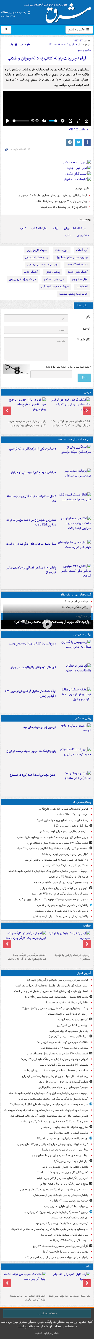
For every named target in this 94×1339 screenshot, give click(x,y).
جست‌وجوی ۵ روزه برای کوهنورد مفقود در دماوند (61, 882)
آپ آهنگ (82, 250)
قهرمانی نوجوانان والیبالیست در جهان (33, 667)
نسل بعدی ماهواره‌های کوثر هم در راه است (31, 544)
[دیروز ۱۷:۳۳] (74, 456)
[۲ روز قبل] (74, 698)
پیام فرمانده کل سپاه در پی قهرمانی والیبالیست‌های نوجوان (55, 1076)
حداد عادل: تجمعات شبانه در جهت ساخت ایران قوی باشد (55, 1070)
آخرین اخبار (84, 973)
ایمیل (86, 328)
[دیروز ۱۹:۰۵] (74, 758)
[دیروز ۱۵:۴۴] (74, 479)
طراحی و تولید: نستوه (47, 1333)
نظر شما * (83, 339)
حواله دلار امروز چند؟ (76, 601)
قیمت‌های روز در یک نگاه (76, 594)
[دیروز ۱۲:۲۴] (74, 527)
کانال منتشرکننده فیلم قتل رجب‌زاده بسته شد (31, 499)
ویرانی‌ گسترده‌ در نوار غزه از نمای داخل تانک (63, 1082)
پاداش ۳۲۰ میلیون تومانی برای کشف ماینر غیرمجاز (31, 570)
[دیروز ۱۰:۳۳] (69, 407)
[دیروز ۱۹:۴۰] (74, 674)
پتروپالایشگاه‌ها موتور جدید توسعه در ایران (31, 751)
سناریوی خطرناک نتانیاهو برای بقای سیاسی (64, 1127)
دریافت (78, 129)
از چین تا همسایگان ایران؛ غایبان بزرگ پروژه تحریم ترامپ (56, 1212)
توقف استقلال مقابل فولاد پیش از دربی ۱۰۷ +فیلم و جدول (30, 694)
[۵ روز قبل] (25, 407)
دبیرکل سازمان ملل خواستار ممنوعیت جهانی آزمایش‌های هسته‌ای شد (49, 1116)
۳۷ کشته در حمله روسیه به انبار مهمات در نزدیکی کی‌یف (56, 860)
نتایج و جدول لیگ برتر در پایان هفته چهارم (64, 888)
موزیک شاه (61, 250)
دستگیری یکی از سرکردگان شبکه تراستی (32, 448)
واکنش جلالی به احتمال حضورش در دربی (65, 1167)
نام (88, 316)
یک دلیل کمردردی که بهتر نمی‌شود (69, 1031)
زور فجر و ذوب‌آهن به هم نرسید (69, 1217)
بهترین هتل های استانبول (72, 257)
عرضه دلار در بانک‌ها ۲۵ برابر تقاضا (68, 877)
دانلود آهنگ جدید (77, 264)
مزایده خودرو (80, 279)
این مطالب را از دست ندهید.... (72, 439)
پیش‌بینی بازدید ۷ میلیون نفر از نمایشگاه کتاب (61, 201)
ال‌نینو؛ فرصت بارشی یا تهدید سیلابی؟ (72, 957)
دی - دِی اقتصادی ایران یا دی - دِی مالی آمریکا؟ (62, 1138)
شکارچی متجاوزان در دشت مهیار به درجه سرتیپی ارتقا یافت (31, 522)
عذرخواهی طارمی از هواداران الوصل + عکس (63, 831)
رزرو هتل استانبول (36, 257)
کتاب (23, 228)
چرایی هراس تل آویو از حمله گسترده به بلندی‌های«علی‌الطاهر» (52, 837)
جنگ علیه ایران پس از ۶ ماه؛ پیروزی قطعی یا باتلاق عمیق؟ (55, 1008)
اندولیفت (82, 286)
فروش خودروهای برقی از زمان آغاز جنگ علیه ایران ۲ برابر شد (53, 1059)
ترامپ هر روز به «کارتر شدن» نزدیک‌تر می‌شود (61, 911)
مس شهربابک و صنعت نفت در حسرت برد (64, 1235)
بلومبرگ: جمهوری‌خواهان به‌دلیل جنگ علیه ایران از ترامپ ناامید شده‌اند (48, 871)
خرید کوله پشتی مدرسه (73, 293)
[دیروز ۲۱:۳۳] (74, 651)
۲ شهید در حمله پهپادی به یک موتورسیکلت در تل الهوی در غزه (53, 899)
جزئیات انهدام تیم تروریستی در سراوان (33, 472)
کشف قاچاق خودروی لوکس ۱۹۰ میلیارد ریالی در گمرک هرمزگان (70, 423)
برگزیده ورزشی (82, 634)
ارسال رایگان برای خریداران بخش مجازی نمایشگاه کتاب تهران (52, 195)
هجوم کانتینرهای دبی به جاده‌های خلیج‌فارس (63, 809)
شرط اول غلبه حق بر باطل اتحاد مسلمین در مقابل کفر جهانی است (51, 991)
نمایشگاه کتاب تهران (75, 228)
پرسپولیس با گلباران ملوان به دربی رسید (32, 643)
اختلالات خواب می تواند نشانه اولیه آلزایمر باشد (61, 1042)
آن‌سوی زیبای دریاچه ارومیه (40, 727)
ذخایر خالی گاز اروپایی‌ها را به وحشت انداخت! (62, 1172)
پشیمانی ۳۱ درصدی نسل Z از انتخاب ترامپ (64, 1065)
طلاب (68, 235)
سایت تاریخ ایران (37, 250)
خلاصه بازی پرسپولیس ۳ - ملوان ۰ (69, 1201)
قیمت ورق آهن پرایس (22, 279)
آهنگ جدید (31, 271)
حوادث (87, 925)
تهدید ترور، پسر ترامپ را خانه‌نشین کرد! (65, 1252)
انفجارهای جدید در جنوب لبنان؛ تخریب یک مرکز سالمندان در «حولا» (49, 1229)
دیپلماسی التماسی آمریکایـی (72, 1025)
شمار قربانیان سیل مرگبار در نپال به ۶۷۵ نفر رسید (60, 894)
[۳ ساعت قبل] (74, 734)
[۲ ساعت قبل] (69, 941)
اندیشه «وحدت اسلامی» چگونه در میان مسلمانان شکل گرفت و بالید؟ (49, 1104)
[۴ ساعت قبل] (69, 1282)
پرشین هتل (53, 271)
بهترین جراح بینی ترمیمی (42, 264)
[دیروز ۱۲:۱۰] (74, 551)
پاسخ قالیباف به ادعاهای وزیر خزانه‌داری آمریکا (62, 820)
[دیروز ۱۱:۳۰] (74, 575)
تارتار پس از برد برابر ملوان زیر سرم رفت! (65, 854)
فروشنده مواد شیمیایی (55, 286)
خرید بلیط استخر (54, 279)
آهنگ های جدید (78, 271)
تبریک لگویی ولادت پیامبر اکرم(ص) (68, 1036)
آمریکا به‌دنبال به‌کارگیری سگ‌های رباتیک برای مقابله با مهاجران (53, 1099)
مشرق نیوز (59, 11)
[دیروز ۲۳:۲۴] (25, 941)
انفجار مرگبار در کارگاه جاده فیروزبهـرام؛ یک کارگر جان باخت (27, 957)
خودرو (87, 392)
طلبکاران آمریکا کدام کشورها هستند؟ (67, 1002)
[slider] (21, 121)
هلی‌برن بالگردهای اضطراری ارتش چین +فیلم (62, 1178)
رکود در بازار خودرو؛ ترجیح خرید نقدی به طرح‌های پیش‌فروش (27, 423)
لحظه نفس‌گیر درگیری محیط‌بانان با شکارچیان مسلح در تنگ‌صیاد (52, 848)
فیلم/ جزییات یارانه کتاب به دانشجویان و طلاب (47, 58)
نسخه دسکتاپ (47, 1313)
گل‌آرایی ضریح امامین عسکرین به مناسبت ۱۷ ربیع (60, 1246)
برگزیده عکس (83, 718)
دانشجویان (83, 235)
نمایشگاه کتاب (39, 228)
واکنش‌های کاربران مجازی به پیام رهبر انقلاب (62, 905)
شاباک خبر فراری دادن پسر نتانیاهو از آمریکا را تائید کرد (57, 980)
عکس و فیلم (77, 29)
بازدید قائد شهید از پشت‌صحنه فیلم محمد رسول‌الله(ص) (56, 997)
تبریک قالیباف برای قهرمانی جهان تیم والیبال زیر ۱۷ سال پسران (52, 1144)
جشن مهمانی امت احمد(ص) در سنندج (33, 775)
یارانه (55, 228)
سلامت (87, 1266)
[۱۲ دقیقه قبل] (47, 624)
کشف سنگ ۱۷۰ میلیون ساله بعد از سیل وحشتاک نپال (57, 843)
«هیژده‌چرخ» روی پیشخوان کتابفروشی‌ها (63, 207)
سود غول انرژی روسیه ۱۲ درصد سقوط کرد (64, 1048)
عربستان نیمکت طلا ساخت (72, 814)
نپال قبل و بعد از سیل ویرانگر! (71, 826)
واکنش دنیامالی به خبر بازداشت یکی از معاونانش (60, 916)
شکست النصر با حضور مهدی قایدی (68, 1133)
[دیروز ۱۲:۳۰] (74, 503)
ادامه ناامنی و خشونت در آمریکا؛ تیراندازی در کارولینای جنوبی (54, 1189)
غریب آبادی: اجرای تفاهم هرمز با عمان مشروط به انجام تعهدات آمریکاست (46, 1110)
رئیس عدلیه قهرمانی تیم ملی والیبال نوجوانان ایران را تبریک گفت (52, 985)
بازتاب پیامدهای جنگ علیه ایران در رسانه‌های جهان (59, 1155)
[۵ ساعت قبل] (25, 1282)
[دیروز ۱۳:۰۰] (74, 782)
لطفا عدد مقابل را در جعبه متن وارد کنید (68, 367)
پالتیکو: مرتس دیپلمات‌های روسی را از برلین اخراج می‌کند (56, 1257)
